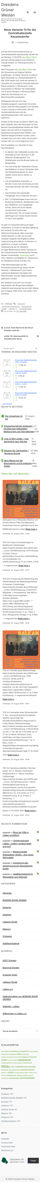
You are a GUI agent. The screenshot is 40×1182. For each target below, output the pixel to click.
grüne (9, 1060)
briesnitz (31, 1051)
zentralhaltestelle (25, 309)
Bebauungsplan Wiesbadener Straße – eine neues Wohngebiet (18, 854)
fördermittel (33, 1057)
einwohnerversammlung (10, 307)
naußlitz (12, 1066)
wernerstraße (14, 1078)
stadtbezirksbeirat (27, 1070)
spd (10, 1070)
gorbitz (4, 1060)
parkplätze (32, 1067)
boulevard (21, 304)
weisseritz (30, 1075)
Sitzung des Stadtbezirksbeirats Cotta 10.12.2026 (26, 394)
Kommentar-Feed (8, 1146)
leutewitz (20, 1062)
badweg (6, 1051)
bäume (36, 1051)
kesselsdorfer (27, 307)
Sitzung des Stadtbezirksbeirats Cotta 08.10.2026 (26, 372)
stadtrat (3, 1072)
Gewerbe (7, 907)
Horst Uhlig (25, 255)
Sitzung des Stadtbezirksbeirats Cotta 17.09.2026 (26, 361)
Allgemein (7, 893)
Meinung (9, 304)
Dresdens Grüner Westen (10, 9)
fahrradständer (23, 1057)
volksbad (3, 1075)
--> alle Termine (6, 404)
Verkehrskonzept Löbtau (21, 1072)
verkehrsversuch (33, 1072)
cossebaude (12, 1054)
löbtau (4, 309)
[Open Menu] (35, 12)
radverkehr (4, 1070)
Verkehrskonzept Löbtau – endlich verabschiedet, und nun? (17, 843)
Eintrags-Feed (7, 1142)
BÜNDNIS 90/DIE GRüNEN (15, 900)
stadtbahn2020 (15, 1070)
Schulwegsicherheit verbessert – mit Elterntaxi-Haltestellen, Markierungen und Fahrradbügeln (19, 429)
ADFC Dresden (9, 960)
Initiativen (7, 914)
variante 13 (13, 309)
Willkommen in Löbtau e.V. (15, 1013)
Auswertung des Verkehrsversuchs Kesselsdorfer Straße (18, 866)
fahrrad (17, 1057)
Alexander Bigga (23, 42)
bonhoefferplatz (15, 1051)
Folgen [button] (33, 1160)
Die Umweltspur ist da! (14, 417)
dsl (22, 1054)
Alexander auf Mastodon (15, 473)
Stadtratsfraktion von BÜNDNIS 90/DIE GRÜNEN (20, 997)
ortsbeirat (19, 1066)
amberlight (6, 832)
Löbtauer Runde (10, 922)
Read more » (31, 529)
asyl (2, 1051)
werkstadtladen (5, 1078)
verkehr (11, 1072)
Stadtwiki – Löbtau (11, 1006)
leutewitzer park (27, 1062)
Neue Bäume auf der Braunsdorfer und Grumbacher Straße (18, 463)
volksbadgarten (11, 1075)
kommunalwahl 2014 (6, 1062)
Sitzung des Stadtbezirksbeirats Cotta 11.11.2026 (26, 383)
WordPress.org (7, 1150)
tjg (6, 1072)
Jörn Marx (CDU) (29, 57)
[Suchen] (36, 348)
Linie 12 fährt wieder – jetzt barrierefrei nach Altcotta (16, 440)
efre (27, 1054)
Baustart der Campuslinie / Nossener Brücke (16, 451)
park (25, 1066)
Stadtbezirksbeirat (11, 943)
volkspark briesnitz (22, 1075)
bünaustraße (4, 1054)
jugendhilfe (14, 1060)
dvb (25, 1054)
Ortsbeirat (7, 936)
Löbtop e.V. (8, 989)
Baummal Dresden (11, 967)
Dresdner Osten (10, 975)
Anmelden (5, 1139)
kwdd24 (15, 1062)
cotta (18, 1054)
